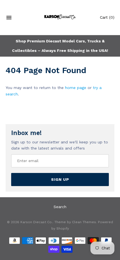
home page (75, 87)
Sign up (60, 179)
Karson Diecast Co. (36, 222)
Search (60, 206)
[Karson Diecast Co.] (60, 17)
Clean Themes (84, 222)
